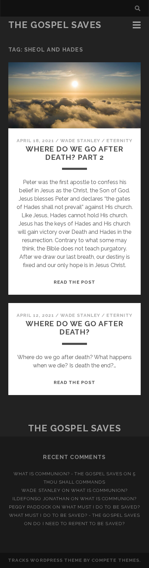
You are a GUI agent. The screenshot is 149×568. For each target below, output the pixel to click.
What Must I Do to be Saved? (101, 507)
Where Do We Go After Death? (74, 327)
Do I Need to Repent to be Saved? (78, 523)
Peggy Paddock (30, 507)
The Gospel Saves (55, 25)
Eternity (119, 140)
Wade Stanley (80, 140)
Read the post (74, 282)
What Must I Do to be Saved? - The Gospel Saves (74, 515)
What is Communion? (99, 490)
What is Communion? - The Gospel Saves (68, 473)
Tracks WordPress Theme (45, 560)
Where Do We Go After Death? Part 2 (74, 153)
